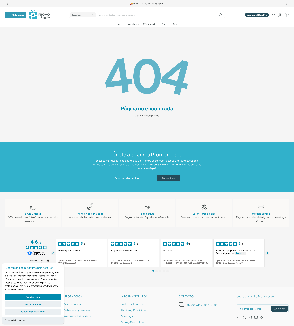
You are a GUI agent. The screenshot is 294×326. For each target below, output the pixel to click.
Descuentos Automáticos (77, 316)
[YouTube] (256, 317)
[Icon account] (280, 15)
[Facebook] (238, 317)
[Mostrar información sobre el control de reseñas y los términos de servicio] (48, 260)
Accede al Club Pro (257, 14)
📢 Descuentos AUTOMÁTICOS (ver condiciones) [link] (147, 3)
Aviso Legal (127, 316)
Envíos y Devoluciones (133, 322)
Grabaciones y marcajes (76, 310)
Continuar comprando (147, 115)
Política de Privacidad (15, 320)
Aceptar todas (33, 297)
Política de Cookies (14, 289)
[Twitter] (244, 317)
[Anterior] (7, 3)
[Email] (273, 14)
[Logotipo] (39, 14)
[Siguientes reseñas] (267, 253)
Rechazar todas (33, 304)
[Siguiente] (286, 3)
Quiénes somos (72, 303)
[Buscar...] (220, 14)
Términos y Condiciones (134, 310)
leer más (240, 253)
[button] (15, 15)
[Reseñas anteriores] (53, 253)
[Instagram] (250, 317)
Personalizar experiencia (33, 311)
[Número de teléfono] (262, 317)
